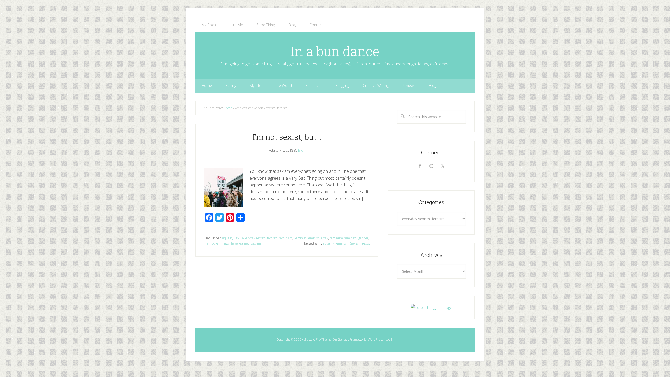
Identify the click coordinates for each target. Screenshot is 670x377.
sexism (256, 243)
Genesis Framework (352, 339)
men (207, 243)
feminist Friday (318, 238)
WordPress (375, 339)
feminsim (336, 238)
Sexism (355, 243)
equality (328, 243)
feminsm (350, 238)
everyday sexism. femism (260, 238)
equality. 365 (231, 238)
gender (363, 238)
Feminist (300, 238)
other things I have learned (231, 243)
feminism (285, 238)
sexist (366, 243)
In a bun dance (335, 51)
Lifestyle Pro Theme (318, 339)
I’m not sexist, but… (287, 137)
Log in (390, 339)
